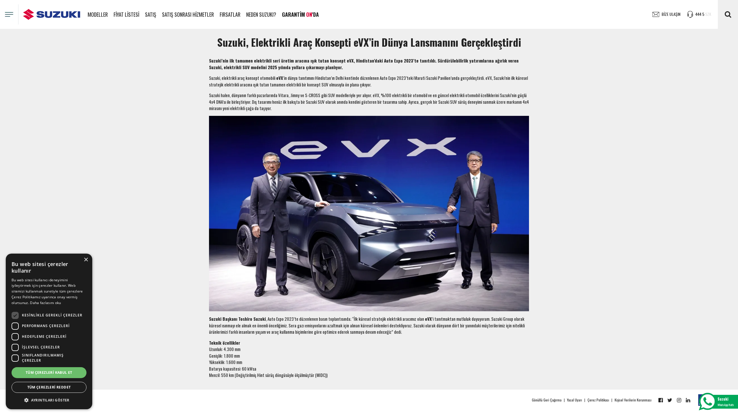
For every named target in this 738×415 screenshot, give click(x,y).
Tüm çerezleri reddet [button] (49, 387)
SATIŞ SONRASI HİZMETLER (188, 14)
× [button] (86, 260)
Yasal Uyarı (574, 399)
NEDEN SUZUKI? (261, 14)
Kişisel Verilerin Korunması (633, 399)
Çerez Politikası (598, 399)
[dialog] (49, 331)
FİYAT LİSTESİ (126, 14)
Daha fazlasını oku (45, 302)
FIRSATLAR (230, 14)
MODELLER (98, 14)
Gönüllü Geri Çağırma (547, 399)
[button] (49, 400)
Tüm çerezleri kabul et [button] (49, 372)
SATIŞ (150, 14)
